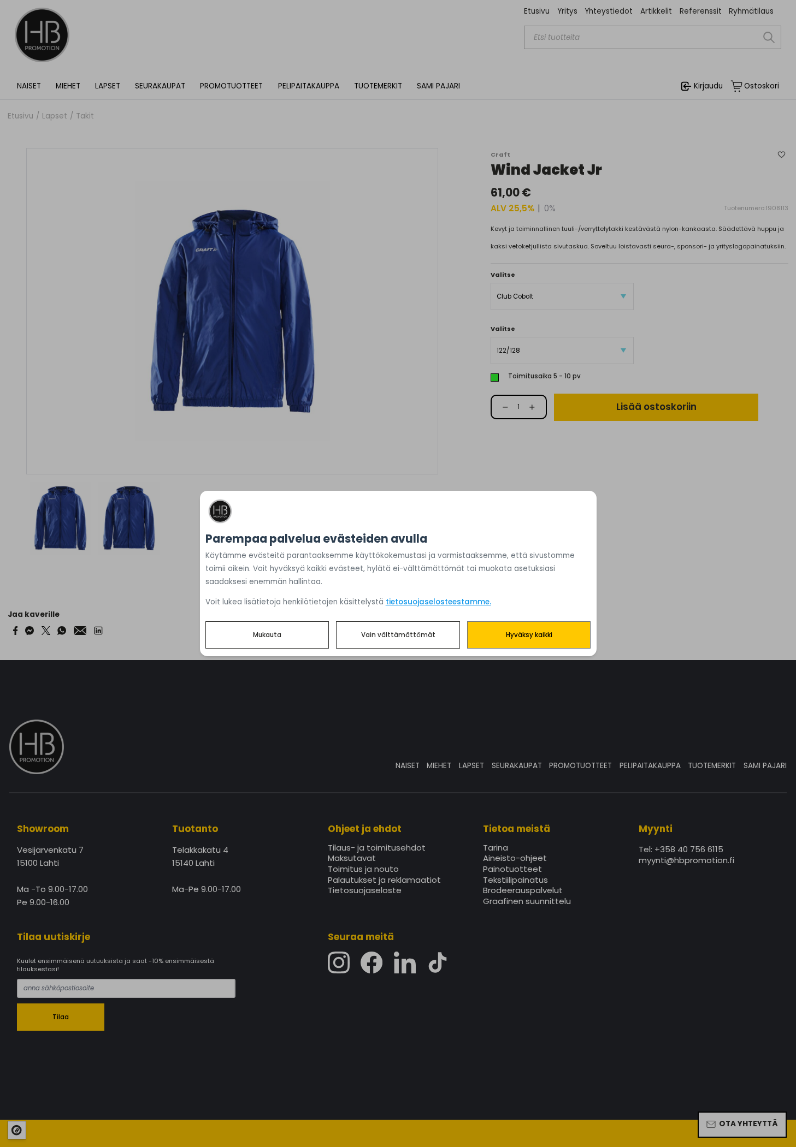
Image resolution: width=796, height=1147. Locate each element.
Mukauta (267, 635)
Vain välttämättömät (398, 635)
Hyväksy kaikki (529, 635)
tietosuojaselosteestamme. (438, 602)
